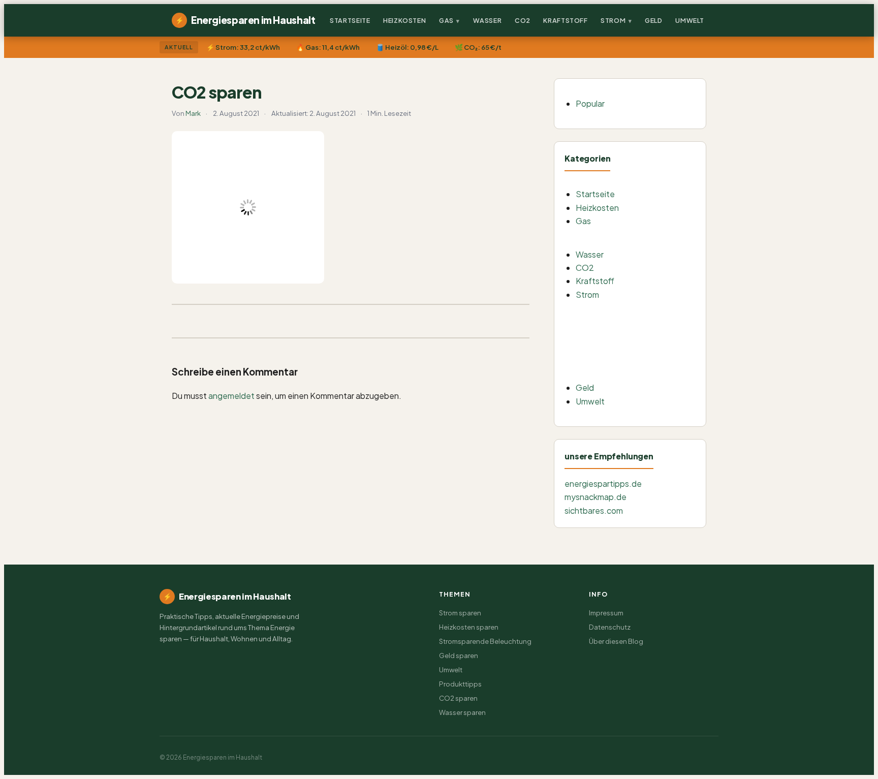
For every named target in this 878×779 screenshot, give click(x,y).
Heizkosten (404, 20)
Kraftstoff (565, 20)
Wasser (487, 20)
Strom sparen (460, 612)
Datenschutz (610, 626)
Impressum (606, 612)
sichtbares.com (594, 510)
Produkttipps (460, 683)
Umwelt (689, 20)
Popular (590, 103)
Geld (654, 20)
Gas (446, 20)
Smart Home (615, 351)
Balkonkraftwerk (622, 311)
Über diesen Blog (616, 641)
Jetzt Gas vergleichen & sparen (645, 237)
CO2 (522, 20)
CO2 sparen (458, 698)
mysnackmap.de (595, 496)
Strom (613, 20)
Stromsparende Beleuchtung (642, 331)
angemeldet (231, 395)
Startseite (350, 20)
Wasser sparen (462, 712)
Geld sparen (458, 655)
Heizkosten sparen (468, 626)
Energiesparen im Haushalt (245, 20)
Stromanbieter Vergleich (635, 371)
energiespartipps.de (603, 483)
